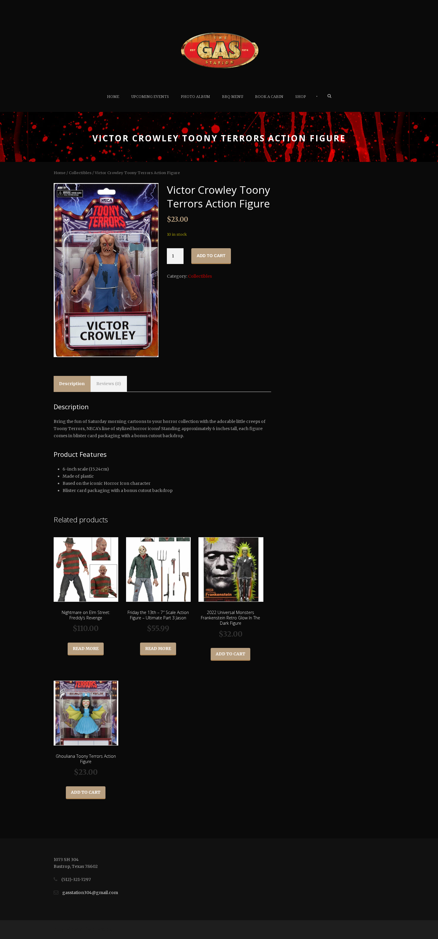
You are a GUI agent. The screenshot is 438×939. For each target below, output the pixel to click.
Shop (300, 96)
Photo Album (195, 96)
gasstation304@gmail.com (90, 892)
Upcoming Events (150, 96)
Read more (86, 648)
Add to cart (211, 255)
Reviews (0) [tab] (108, 383)
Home (113, 96)
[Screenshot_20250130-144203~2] (106, 270)
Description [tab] (72, 383)
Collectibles (80, 172)
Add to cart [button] (230, 654)
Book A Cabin (269, 96)
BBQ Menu (232, 96)
